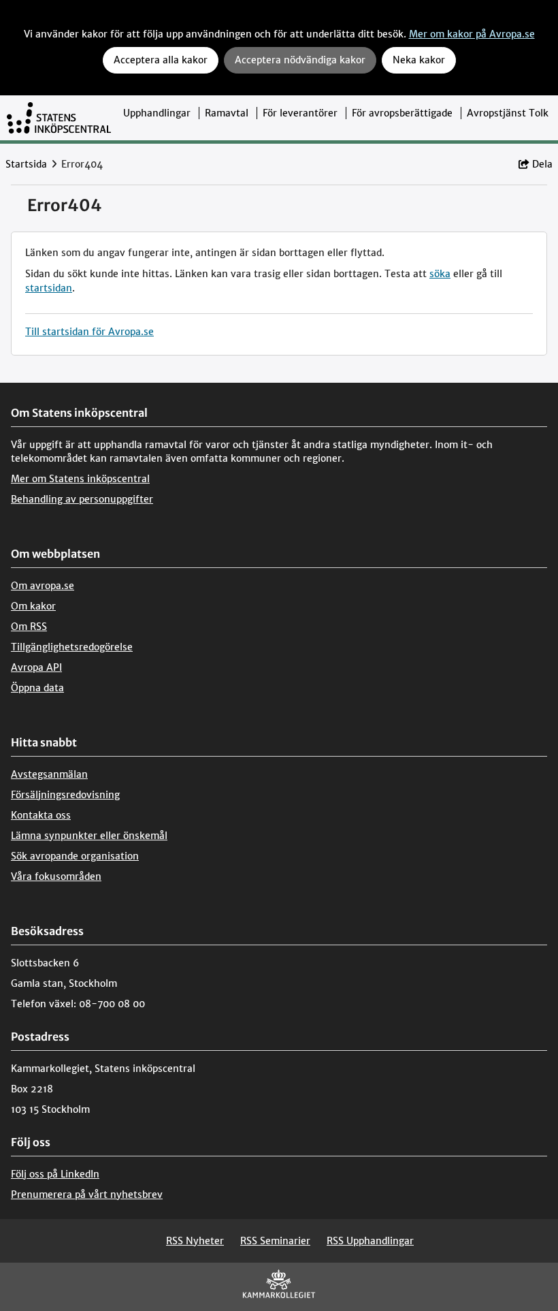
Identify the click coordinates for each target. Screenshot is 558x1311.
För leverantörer (300, 113)
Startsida (26, 164)
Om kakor (33, 606)
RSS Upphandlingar (370, 1241)
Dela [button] (542, 164)
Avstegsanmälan (49, 774)
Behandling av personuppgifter (82, 499)
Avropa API (36, 667)
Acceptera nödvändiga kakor (300, 60)
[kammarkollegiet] (279, 1287)
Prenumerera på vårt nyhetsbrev (87, 1194)
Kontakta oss (41, 815)
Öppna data (37, 688)
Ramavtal (226, 113)
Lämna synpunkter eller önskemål (89, 836)
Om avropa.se (42, 586)
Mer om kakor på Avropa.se (472, 34)
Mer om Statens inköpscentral (80, 479)
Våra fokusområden (56, 876)
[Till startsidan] (59, 117)
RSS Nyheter (195, 1241)
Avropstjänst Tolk (507, 113)
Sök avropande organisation (75, 856)
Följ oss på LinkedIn (55, 1174)
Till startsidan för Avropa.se (89, 332)
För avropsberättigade (402, 113)
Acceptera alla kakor (161, 60)
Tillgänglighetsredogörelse (72, 647)
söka (439, 274)
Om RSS (29, 626)
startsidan (48, 288)
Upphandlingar (157, 113)
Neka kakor (419, 60)
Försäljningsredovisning (65, 795)
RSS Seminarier (275, 1241)
